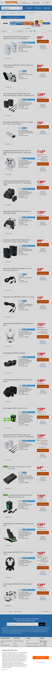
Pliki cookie (4, 669)
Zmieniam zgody (41, 662)
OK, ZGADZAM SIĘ (40, 657)
